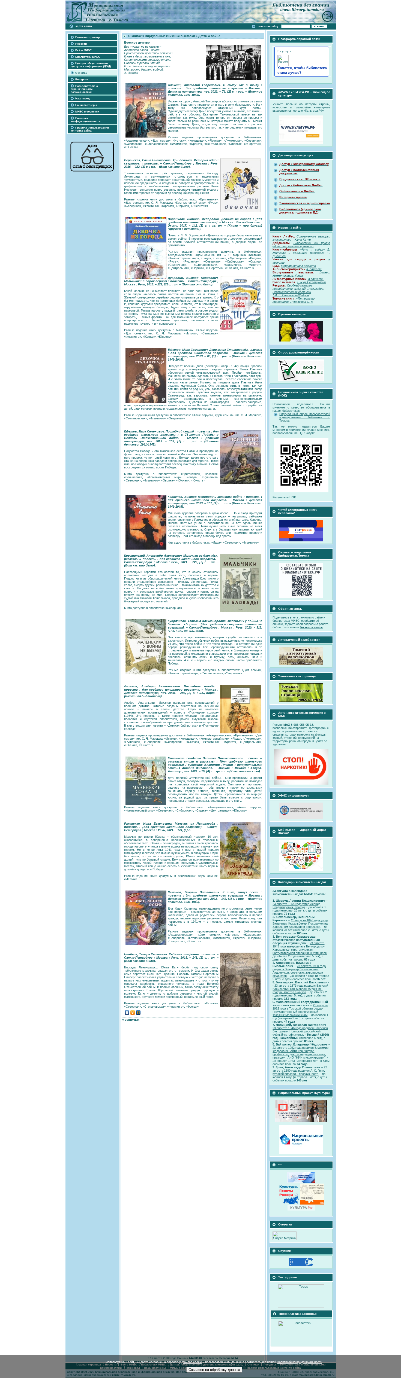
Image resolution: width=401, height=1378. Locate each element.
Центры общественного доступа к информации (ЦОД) (91, 65)
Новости (81, 43)
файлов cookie (192, 1362)
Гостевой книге (311, 627)
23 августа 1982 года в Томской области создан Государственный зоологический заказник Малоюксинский (300, 1010)
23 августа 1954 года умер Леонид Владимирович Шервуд (296, 905)
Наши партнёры (86, 104)
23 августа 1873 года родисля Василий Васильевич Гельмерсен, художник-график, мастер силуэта (300, 989)
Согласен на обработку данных (214, 1370)
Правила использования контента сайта (90, 129)
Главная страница (87, 37)
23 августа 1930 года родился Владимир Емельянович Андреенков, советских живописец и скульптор (299, 970)
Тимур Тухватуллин (311, 282)
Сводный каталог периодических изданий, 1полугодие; (298, 287)
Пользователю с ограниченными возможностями (84, 88)
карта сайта (84, 26)
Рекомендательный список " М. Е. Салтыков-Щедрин (292, 293)
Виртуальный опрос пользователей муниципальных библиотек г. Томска (304, 417)
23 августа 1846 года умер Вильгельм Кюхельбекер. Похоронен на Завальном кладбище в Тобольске (300, 923)
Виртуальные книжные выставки (170, 36)
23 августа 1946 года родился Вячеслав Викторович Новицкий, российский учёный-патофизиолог (300, 1031)
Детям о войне (209, 36)
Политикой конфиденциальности (299, 1362)
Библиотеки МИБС (87, 56)
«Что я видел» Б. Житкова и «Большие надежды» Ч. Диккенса (301, 253)
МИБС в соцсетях (87, 111)
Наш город (82, 98)
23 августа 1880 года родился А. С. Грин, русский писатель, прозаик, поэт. (300, 1070)
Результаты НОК (284, 497)
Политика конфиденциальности (85, 120)
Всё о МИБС (83, 50)
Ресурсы (81, 79)
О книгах (81, 72)
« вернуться (131, 1019)
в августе (316, 279)
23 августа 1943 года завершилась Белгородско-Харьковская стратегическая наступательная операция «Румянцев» (300, 948)
